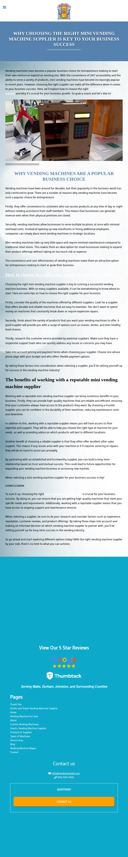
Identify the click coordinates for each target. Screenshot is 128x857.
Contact (14, 752)
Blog (12, 744)
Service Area (16, 740)
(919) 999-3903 (65, 777)
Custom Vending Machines (24, 724)
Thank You (16, 704)
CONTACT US (64, 801)
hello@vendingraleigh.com (66, 773)
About (13, 720)
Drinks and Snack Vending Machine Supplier (34, 708)
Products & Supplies (21, 732)
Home (13, 712)
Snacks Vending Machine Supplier (28, 728)
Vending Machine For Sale (24, 716)
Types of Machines (20, 736)
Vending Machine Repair (23, 748)
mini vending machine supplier (63, 494)
